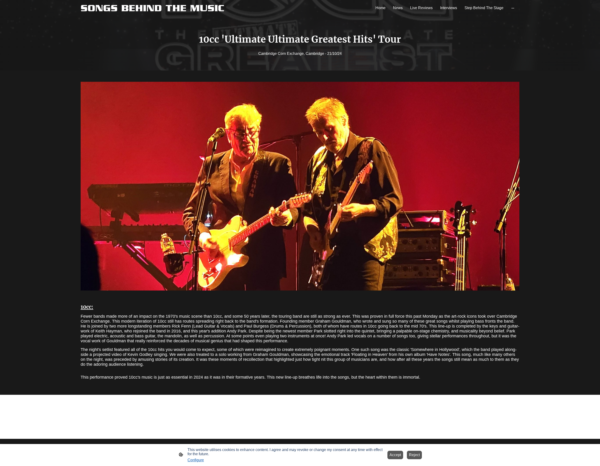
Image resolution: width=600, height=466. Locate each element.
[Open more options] (513, 8)
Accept (395, 455)
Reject (414, 455)
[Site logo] (152, 8)
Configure (196, 460)
